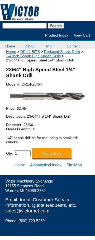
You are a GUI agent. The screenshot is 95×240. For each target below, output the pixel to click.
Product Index (56, 35)
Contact (73, 46)
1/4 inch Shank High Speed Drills (33, 56)
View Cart (82, 35)
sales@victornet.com (27, 211)
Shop (30, 46)
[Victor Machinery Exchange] (20, 12)
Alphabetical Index (45, 165)
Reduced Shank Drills (62, 52)
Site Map (74, 165)
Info (49, 46)
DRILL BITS (30, 52)
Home (10, 46)
